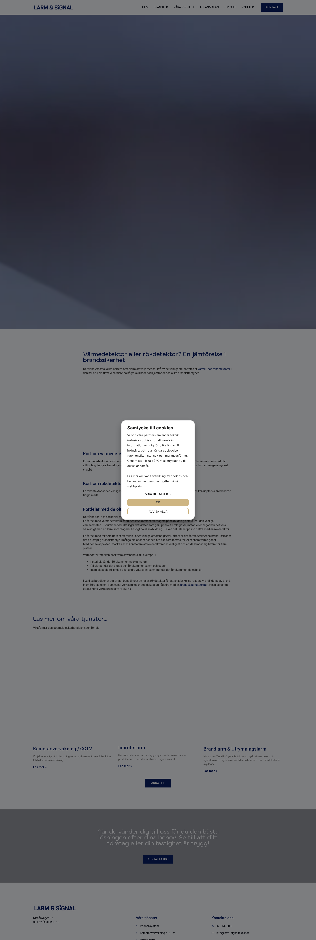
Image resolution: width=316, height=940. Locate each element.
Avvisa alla (158, 511)
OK (158, 502)
